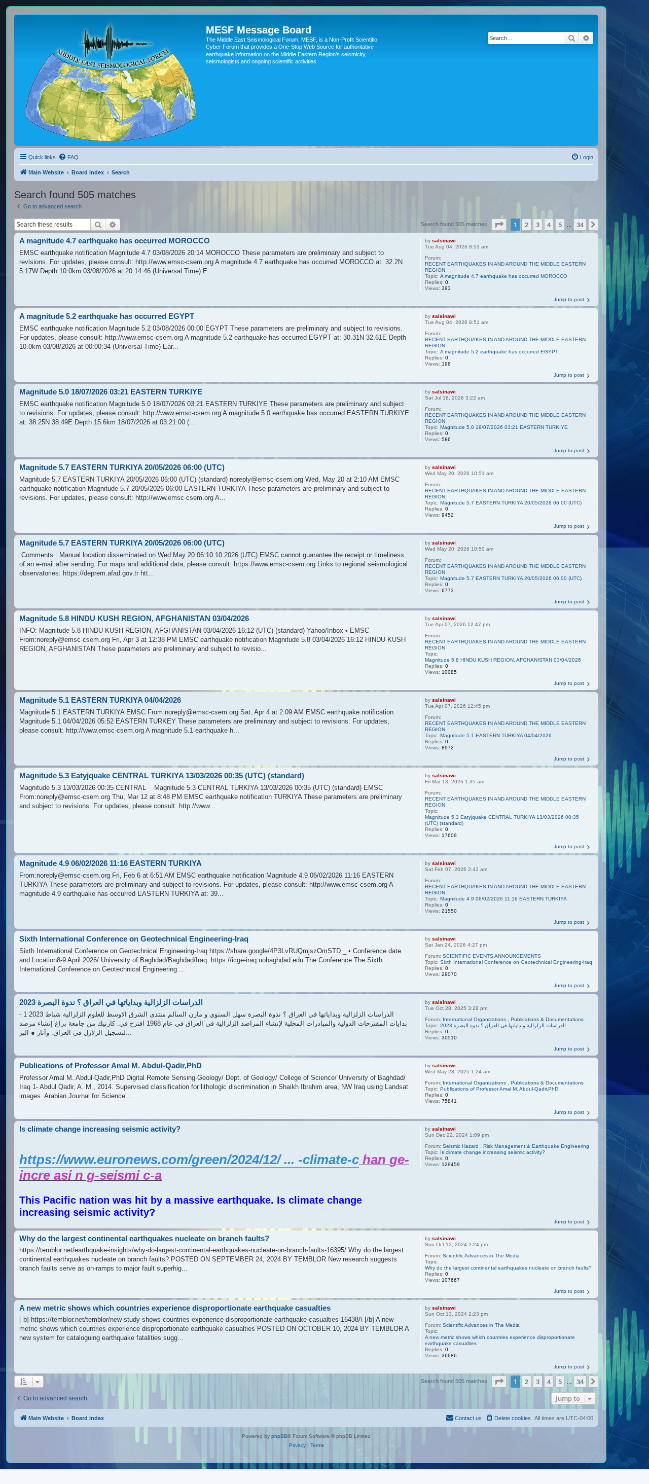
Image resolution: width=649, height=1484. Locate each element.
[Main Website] (111, 80)
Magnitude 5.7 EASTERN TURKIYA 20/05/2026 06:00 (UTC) (511, 502)
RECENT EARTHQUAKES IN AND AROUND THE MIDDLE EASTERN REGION (505, 267)
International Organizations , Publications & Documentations (513, 1019)
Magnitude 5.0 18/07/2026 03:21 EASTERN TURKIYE (504, 427)
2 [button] (526, 224)
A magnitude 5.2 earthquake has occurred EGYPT (499, 351)
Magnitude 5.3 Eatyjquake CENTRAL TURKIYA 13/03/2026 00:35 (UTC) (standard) (502, 820)
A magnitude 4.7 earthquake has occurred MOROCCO (503, 276)
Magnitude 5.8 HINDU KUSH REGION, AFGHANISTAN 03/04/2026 (503, 660)
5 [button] (560, 224)
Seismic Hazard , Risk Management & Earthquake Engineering (516, 1146)
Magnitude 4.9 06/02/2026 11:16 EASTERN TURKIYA (503, 898)
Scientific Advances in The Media (481, 1255)
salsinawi (444, 240)
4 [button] (549, 224)
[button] (499, 225)
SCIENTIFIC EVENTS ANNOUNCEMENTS (492, 956)
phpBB (279, 1436)
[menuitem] (68, 157)
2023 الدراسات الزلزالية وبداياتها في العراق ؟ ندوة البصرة (503, 1025)
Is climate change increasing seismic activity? (492, 1152)
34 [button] (580, 224)
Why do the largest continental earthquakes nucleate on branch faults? (508, 1268)
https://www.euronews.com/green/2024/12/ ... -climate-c (189, 1159)
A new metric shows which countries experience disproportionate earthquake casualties (500, 1340)
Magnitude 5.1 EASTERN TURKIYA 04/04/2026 (496, 735)
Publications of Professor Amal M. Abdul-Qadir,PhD (499, 1089)
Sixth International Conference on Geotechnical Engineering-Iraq (516, 962)
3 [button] (537, 224)
